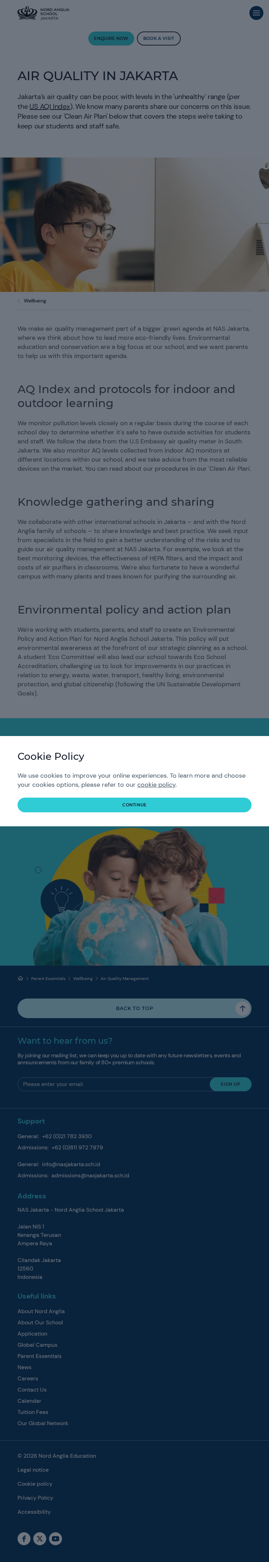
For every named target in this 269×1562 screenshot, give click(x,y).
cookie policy (156, 784)
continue (134, 804)
